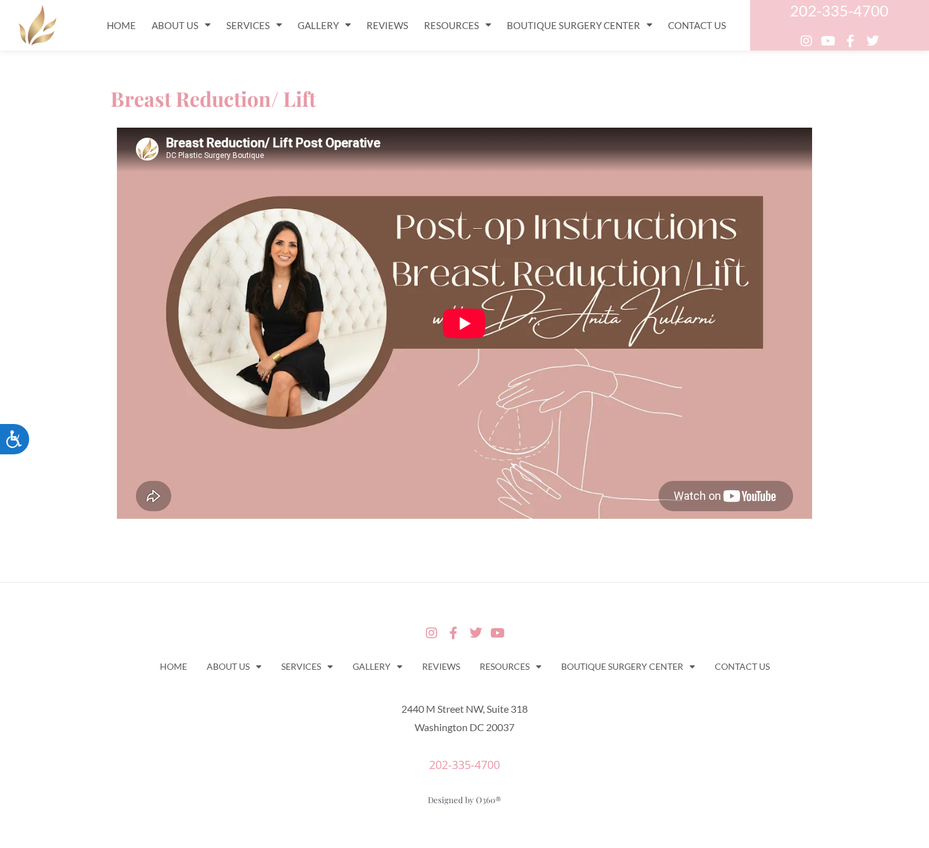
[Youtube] (828, 41)
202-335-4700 (839, 10)
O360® (488, 799)
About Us (175, 25)
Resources (451, 25)
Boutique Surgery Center (573, 25)
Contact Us (697, 25)
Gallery (318, 25)
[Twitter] (872, 41)
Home (121, 25)
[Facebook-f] (850, 41)
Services (248, 25)
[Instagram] (806, 41)
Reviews (387, 25)
